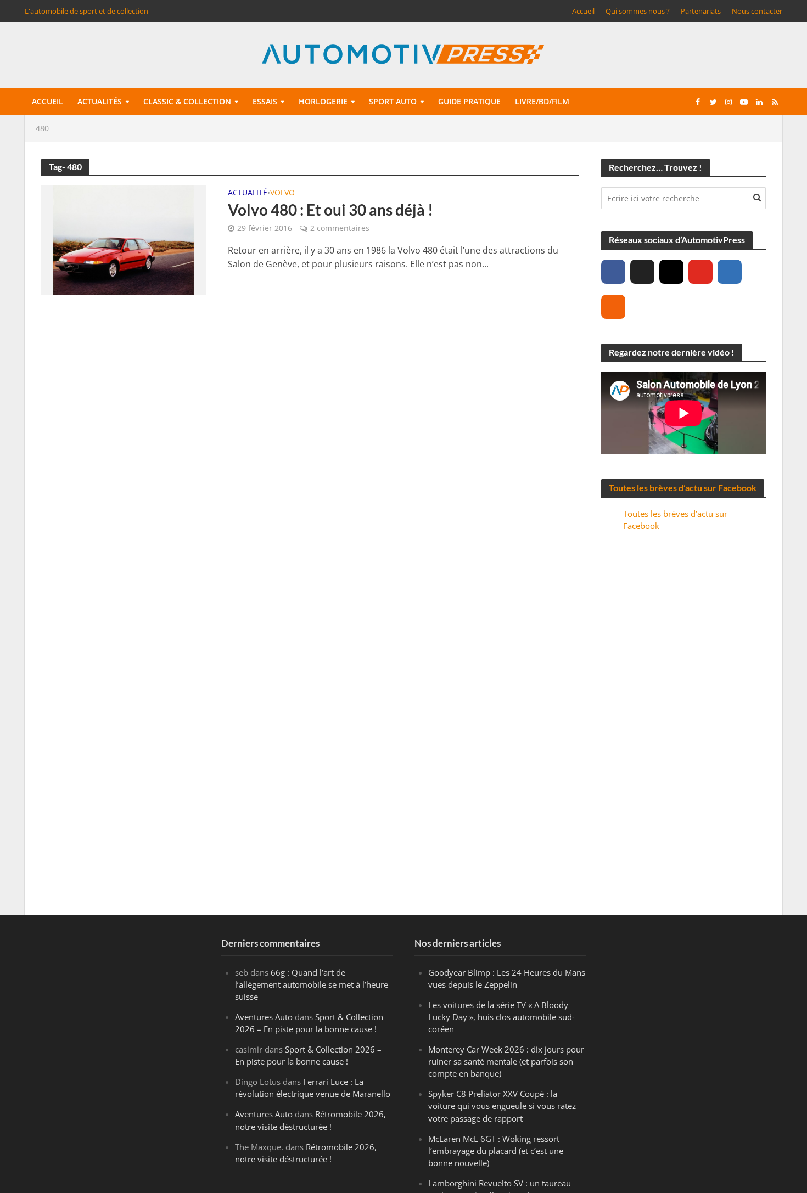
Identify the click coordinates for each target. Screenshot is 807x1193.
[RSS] (613, 307)
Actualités (99, 101)
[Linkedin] (730, 272)
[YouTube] (700, 272)
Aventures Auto (264, 1016)
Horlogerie (323, 101)
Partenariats (701, 11)
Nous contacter (757, 11)
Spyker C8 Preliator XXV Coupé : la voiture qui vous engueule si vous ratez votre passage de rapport (502, 1105)
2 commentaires (339, 228)
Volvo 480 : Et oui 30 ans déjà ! (330, 209)
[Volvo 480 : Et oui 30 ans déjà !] (123, 239)
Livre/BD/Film (542, 101)
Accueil (583, 11)
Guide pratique (469, 101)
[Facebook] (613, 272)
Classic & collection (187, 101)
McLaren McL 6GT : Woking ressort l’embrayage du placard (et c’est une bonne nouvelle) (495, 1150)
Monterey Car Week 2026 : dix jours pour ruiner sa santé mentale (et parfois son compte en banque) (506, 1061)
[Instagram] (671, 272)
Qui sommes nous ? (638, 11)
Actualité (247, 193)
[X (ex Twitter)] (642, 272)
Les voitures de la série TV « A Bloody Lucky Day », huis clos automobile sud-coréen (501, 1016)
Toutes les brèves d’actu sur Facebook (682, 487)
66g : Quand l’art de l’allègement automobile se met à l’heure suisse (311, 984)
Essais (265, 101)
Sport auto (393, 101)
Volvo (282, 193)
